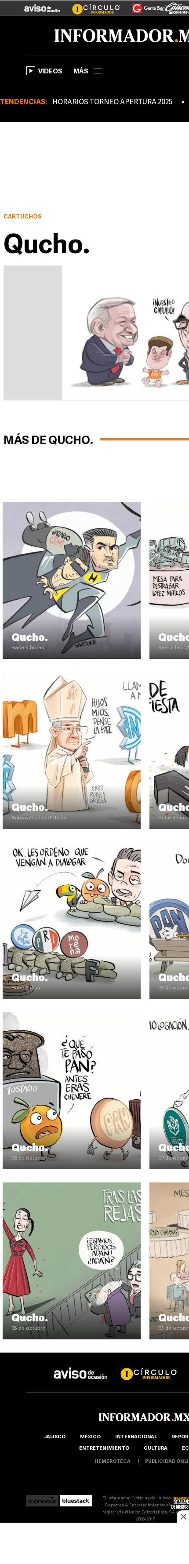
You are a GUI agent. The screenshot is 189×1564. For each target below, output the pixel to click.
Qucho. (29, 638)
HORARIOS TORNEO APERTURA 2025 (112, 102)
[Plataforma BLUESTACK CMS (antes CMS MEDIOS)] (76, 1498)
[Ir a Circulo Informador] (90, 4)
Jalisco (54, 1437)
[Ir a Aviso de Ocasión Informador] (42, 4)
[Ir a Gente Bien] (143, 4)
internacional (136, 1437)
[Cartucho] (72, 505)
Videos (50, 72)
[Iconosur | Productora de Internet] (42, 1498)
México (90, 1437)
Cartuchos (23, 217)
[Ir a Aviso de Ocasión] (81, 1366)
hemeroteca (112, 1461)
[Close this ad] (183, 1516)
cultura (155, 1448)
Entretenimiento (104, 1448)
